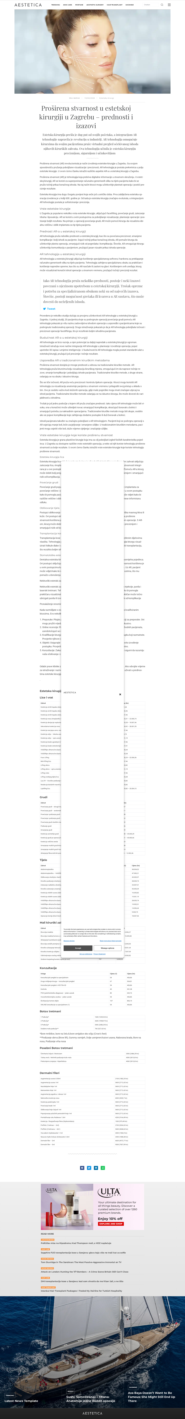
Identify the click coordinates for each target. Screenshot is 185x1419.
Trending (10, 1395)
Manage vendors (69, 941)
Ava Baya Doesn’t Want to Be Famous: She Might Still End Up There (151, 1397)
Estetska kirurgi (106, 98)
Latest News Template (21, 1401)
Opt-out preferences (86, 954)
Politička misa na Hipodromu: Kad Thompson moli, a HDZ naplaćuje (76, 1243)
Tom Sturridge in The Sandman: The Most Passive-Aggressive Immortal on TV (81, 1262)
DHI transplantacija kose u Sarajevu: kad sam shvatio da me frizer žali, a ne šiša (82, 1281)
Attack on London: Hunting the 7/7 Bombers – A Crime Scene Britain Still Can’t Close (84, 1272)
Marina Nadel (134, 1407)
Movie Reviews (47, 1259)
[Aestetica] (28, 4)
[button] (120, 694)
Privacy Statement (100, 954)
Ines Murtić (71, 1407)
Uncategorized (48, 1240)
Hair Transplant (48, 1287)
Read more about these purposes (110, 941)
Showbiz (133, 1387)
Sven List (8, 1407)
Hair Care (45, 1249)
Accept (78, 948)
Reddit (70, 1391)
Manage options (107, 948)
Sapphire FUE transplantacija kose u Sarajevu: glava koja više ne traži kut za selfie (83, 1253)
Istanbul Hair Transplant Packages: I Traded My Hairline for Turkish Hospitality (81, 1291)
